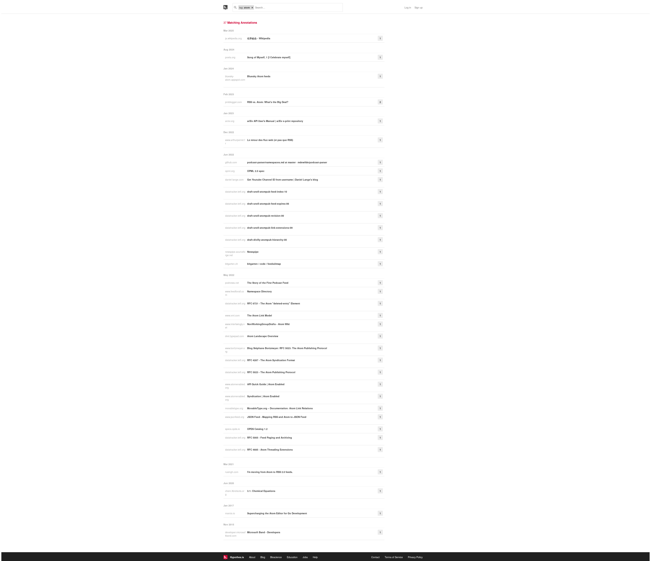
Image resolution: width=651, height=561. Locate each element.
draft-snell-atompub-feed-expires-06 (268, 203)
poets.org (230, 57)
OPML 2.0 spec (255, 171)
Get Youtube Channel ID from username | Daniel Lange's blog (282, 179)
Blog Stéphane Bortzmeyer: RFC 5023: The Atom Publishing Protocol (287, 348)
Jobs (305, 557)
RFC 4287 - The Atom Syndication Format (271, 360)
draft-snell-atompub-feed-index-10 (267, 191)
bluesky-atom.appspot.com (235, 78)
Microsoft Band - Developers (263, 532)
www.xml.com (232, 315)
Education (292, 557)
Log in (408, 7)
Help (315, 557)
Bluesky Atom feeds (258, 76)
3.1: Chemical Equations (261, 491)
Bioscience (276, 557)
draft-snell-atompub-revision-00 (265, 215)
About (252, 557)
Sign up (419, 7)
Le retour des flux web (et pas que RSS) (270, 140)
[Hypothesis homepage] (228, 7)
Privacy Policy (415, 557)
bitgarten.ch (232, 263)
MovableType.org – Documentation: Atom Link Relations (280, 408)
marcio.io (230, 513)
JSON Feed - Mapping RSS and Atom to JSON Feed (276, 417)
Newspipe (253, 251)
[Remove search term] (252, 7)
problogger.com (234, 102)
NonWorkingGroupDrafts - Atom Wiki (268, 324)
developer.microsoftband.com (235, 534)
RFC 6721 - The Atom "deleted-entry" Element (273, 303)
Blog (262, 557)
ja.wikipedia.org (233, 38)
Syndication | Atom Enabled (263, 396)
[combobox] (297, 7)
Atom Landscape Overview (262, 336)
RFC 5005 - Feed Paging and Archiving (269, 437)
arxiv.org (230, 121)
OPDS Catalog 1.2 (257, 429)
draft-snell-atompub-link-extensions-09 (270, 227)
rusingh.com (232, 472)
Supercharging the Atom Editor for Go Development (277, 513)
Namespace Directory (259, 291)
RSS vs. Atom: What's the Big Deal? (267, 102)
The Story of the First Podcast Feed (267, 282)
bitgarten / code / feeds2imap (264, 263)
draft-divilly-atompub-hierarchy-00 (267, 239)
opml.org (230, 171)
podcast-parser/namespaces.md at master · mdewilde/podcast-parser (287, 162)
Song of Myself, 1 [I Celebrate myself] (268, 57)
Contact (375, 557)
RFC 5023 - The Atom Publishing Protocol (271, 372)
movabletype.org (234, 408)
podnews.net (232, 282)
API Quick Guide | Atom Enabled (265, 384)
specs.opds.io (233, 429)
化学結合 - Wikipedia (258, 38)
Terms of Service (394, 557)
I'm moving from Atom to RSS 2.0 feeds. (270, 472)
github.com (231, 162)
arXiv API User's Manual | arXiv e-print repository (275, 121)
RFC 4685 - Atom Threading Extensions (270, 449)
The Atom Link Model (259, 315)
